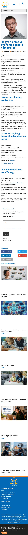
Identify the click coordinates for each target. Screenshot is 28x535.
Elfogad (4, 532)
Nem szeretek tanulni (7, 365)
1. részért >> (12, 160)
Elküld (6, 234)
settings (16, 530)
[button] (14, 4)
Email (4, 222)
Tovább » (3, 298)
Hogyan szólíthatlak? (8, 216)
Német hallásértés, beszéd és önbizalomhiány (9, 436)
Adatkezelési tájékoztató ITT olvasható (11, 229)
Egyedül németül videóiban (16, 183)
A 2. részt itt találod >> (7, 163)
